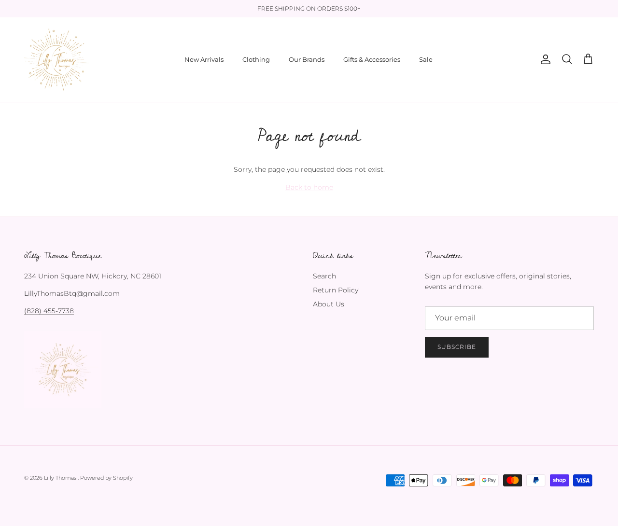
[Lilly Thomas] (56, 59)
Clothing (256, 59)
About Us (328, 304)
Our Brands (306, 59)
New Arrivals (204, 59)
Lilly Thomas (61, 477)
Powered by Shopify (106, 477)
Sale (426, 59)
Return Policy (335, 290)
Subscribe (456, 346)
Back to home (309, 187)
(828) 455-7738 (49, 310)
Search (324, 276)
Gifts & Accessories (371, 59)
